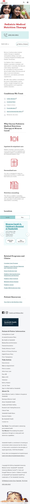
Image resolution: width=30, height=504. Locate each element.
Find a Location (6, 368)
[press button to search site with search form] (24, 2)
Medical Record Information (9, 343)
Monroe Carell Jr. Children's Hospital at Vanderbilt (15, 226)
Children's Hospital (3, 2)
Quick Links (4, 44)
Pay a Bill (4, 374)
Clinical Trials (5, 410)
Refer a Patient (6, 383)
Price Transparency (7, 357)
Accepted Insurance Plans (9, 337)
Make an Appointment (8, 366)
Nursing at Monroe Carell (9, 399)
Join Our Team (6, 385)
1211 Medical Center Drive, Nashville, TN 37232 (14, 481)
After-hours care (6, 371)
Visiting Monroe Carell (8, 334)
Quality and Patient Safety (9, 405)
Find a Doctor (5, 363)
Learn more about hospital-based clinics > (13, 456)
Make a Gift (5, 377)
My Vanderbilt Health (7, 419)
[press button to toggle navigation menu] (28, 2)
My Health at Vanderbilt (8, 340)
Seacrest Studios (6, 416)
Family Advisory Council (8, 348)
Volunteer (4, 380)
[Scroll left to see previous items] (2, 234)
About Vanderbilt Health (8, 402)
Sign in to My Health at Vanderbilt (11, 388)
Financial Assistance (7, 345)
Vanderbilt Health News (8, 413)
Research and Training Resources (11, 407)
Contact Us (5, 422)
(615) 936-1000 (6, 484)
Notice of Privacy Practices (9, 351)
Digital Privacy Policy (7, 354)
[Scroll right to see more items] (27, 234)
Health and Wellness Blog (16, 313)
